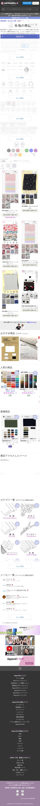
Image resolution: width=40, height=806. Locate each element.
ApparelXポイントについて (20, 688)
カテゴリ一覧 (12, 21)
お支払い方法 (20, 763)
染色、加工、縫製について (20, 770)
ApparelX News (20, 724)
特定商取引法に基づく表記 (18, 788)
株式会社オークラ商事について (20, 683)
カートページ (20, 709)
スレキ (20, 746)
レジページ (20, 712)
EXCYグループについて (20, 681)
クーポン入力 (20, 719)
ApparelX (3, 21)
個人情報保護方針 (30, 788)
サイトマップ (20, 775)
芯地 (20, 741)
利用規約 (7, 788)
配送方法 (20, 765)
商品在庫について (20, 767)
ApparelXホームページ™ (20, 693)
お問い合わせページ (26, 783)
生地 (20, 734)
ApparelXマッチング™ (20, 695)
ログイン (35, 3)
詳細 (27, 18)
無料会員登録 (20, 717)
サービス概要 (20, 678)
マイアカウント (20, 714)
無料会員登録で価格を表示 (10, 215)
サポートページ (31, 322)
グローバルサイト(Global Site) (28, 798)
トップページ (20, 705)
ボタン (20, 736)
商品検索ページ (20, 707)
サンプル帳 (20, 751)
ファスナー (20, 743)
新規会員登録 (27, 3)
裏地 (20, 738)
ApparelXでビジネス (20, 690)
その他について (20, 772)
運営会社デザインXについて (20, 685)
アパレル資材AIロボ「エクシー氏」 (20, 722)
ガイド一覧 (20, 760)
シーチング (20, 748)
